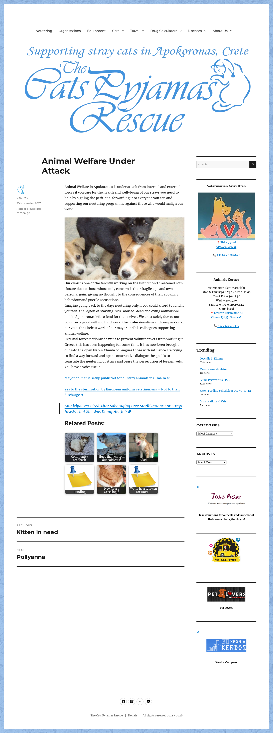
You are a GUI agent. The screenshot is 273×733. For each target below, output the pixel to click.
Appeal (21, 208)
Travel (134, 31)
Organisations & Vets (213, 401)
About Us (220, 31)
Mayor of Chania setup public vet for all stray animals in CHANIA (115, 378)
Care (116, 31)
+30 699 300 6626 (228, 255)
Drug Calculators (163, 31)
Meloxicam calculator (213, 369)
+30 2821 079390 (228, 325)
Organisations (70, 31)
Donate (132, 715)
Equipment (96, 31)
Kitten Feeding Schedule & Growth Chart (225, 390)
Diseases (195, 31)
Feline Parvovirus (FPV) (215, 380)
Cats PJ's (22, 197)
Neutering (44, 31)
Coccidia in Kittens (211, 358)
